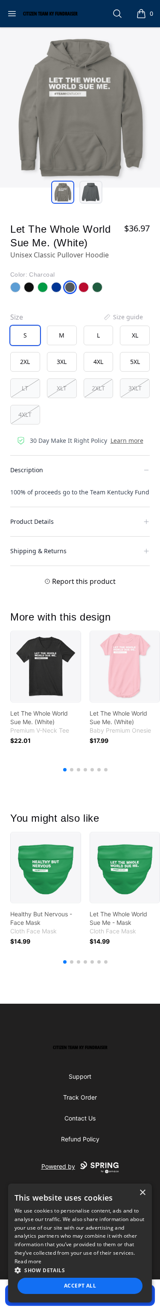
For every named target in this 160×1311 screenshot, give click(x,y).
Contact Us (80, 1118)
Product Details (32, 521)
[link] (46, 666)
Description (26, 470)
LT (25, 388)
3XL (62, 362)
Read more (28, 1261)
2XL (25, 362)
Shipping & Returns (38, 551)
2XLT (98, 388)
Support (80, 1076)
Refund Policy (80, 1139)
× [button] (142, 1193)
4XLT (25, 414)
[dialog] (80, 1243)
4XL (98, 362)
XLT (62, 388)
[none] (123, 317)
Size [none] (16, 317)
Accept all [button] (80, 1285)
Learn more (127, 440)
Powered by (58, 1166)
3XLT (135, 388)
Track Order (80, 1097)
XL (135, 335)
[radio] (25, 335)
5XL (135, 362)
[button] (80, 1270)
